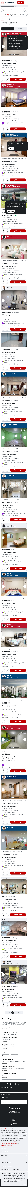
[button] (2, 18)
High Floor (4, 1039)
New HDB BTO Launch (11, 1024)
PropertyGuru (4, 1152)
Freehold (4, 1034)
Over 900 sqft (13, 1047)
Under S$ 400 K (5, 1054)
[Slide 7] (17, 892)
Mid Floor (10, 1039)
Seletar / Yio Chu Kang (7, 1061)
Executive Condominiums (7, 1143)
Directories (4, 1155)
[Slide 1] (10, 257)
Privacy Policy (7, 1178)
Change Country (5, 1094)
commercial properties (6, 1145)
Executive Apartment (14, 1027)
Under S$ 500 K (14, 1054)
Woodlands (11, 1075)
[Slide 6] (15, 54)
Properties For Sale (6, 1159)
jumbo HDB (6, 1027)
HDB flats (16, 1142)
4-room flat (19, 1026)
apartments (11, 1142)
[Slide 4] (12, 54)
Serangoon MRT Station (7, 1068)
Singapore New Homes (7, 1166)
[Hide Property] (21, 90)
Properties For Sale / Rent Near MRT (10, 1169)
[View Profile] (14, 34)
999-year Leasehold (12, 1034)
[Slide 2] (11, 892)
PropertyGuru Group (6, 1087)
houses (15, 1143)
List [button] (8, 28)
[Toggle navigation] (25, 2)
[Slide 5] (14, 54)
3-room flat (13, 1026)
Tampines (4, 1075)
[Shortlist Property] (24, 90)
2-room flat (7, 1026)
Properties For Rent (6, 1162)
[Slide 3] (12, 594)
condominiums (4, 1142)
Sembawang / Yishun (19, 1061)
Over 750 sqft (5, 1047)
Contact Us (4, 1091)
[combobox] (13, 10)
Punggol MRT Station (20, 1068)
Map (21, 28)
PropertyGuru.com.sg (6, 1128)
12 (15, 1012)
